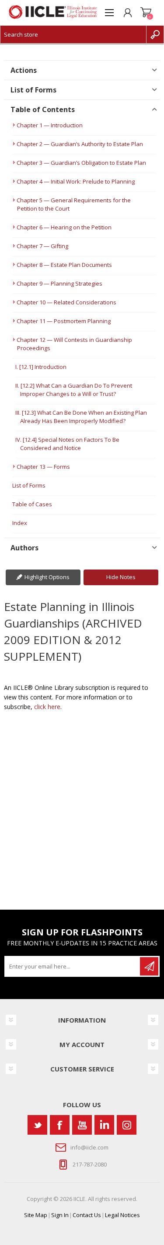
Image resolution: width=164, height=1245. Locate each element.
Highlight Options (47, 577)
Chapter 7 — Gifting (42, 246)
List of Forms (28, 485)
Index (19, 523)
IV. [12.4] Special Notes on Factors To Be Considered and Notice (67, 444)
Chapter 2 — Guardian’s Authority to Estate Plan (80, 144)
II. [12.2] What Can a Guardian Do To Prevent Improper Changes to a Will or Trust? (73, 390)
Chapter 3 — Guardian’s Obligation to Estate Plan (81, 163)
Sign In (60, 1215)
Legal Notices (122, 1215)
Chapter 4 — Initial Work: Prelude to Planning (76, 181)
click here (47, 707)
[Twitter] (37, 1125)
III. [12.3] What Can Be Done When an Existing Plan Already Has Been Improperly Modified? (81, 417)
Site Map (35, 1215)
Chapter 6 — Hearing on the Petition (64, 227)
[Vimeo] (104, 1125)
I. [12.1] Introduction (40, 367)
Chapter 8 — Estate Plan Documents (64, 265)
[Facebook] (60, 1125)
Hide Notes (121, 577)
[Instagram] (126, 1125)
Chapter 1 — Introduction (50, 125)
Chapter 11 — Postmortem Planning (64, 321)
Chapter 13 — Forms (43, 467)
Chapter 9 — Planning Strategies (59, 283)
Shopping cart (146, 12)
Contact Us (87, 1215)
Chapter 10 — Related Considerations (66, 302)
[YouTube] (82, 1125)
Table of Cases (32, 504)
